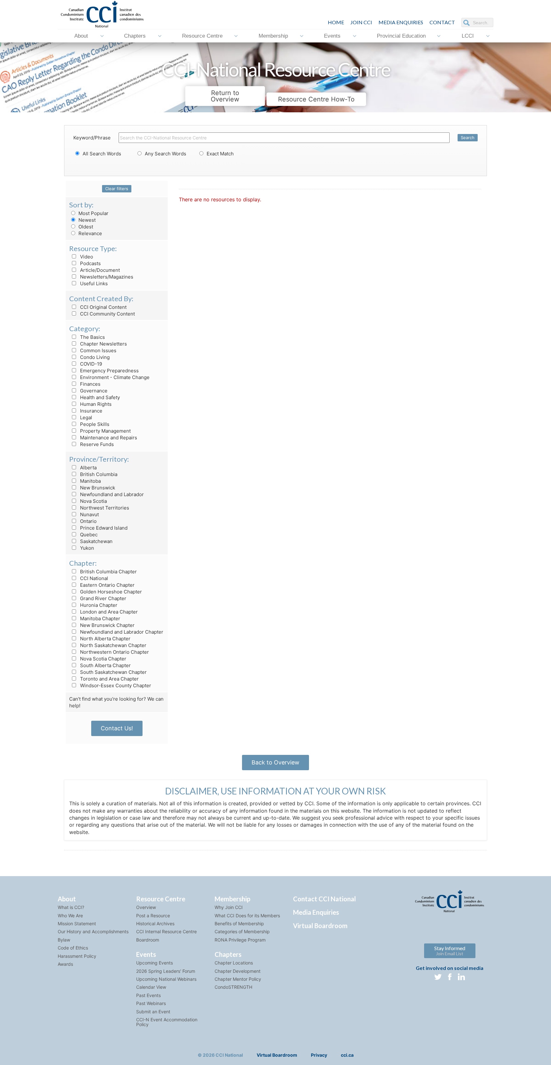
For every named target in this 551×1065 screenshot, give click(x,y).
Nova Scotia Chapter (102, 659)
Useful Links (93, 283)
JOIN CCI (361, 22)
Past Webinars (151, 1003)
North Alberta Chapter (104, 639)
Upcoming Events (154, 962)
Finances (89, 384)
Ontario (88, 521)
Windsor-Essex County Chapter (115, 685)
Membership (273, 36)
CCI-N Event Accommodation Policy (166, 1022)
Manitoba (90, 481)
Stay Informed (449, 950)
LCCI (468, 36)
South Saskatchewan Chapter (113, 672)
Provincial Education (401, 36)
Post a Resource (153, 915)
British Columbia (98, 474)
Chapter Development (238, 971)
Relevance (89, 233)
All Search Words (101, 154)
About (81, 36)
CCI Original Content (103, 307)
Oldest (85, 227)
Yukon (86, 548)
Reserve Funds (96, 444)
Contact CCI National (324, 899)
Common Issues (97, 350)
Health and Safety (99, 397)
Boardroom (147, 939)
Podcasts (90, 263)
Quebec (88, 535)
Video (86, 257)
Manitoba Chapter (99, 618)
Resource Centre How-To (316, 99)
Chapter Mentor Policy (238, 979)
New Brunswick (97, 488)
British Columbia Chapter (108, 572)
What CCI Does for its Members (247, 915)
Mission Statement (77, 923)
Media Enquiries (400, 22)
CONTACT (442, 22)
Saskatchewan (96, 541)
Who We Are (70, 915)
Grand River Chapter (102, 598)
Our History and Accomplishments (93, 931)
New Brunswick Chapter (107, 625)
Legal (85, 417)
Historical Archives (155, 923)
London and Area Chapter (108, 612)
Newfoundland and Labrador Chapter (121, 632)
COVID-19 (90, 364)
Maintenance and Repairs (108, 438)
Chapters (135, 36)
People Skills (94, 424)
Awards (65, 964)
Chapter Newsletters (103, 344)
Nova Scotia (93, 501)
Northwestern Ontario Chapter (114, 652)
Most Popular (92, 213)
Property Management (105, 431)
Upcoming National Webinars (166, 979)
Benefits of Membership (239, 923)
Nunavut (89, 514)
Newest (86, 220)
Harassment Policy (77, 956)
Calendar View (151, 987)
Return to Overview (225, 96)
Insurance (90, 411)
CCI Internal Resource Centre (166, 931)
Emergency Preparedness (109, 371)
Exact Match (219, 154)
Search (467, 137)
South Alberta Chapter (105, 665)
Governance (93, 391)
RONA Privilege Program (240, 939)
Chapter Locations (234, 962)
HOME (336, 22)
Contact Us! (117, 728)
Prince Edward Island (103, 528)
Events (332, 36)
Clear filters (116, 188)
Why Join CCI (229, 907)
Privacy (319, 1055)
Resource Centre (202, 36)
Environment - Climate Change (114, 377)
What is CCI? (71, 907)
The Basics (92, 337)
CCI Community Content (107, 314)
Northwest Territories (104, 508)
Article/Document (99, 270)
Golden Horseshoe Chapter (110, 592)
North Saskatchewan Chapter (112, 645)
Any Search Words (164, 154)
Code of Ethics (73, 947)
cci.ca (347, 1055)
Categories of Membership (242, 931)
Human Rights (95, 404)
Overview (146, 907)
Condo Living (94, 357)
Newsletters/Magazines (106, 277)
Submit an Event (153, 1011)
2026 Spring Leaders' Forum (165, 971)
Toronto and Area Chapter (109, 679)
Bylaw (64, 939)
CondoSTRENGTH (233, 987)
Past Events (148, 995)
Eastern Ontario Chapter (107, 585)
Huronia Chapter (98, 605)
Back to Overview (275, 762)
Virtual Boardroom (320, 925)
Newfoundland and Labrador (111, 494)
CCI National (93, 578)
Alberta (88, 468)
